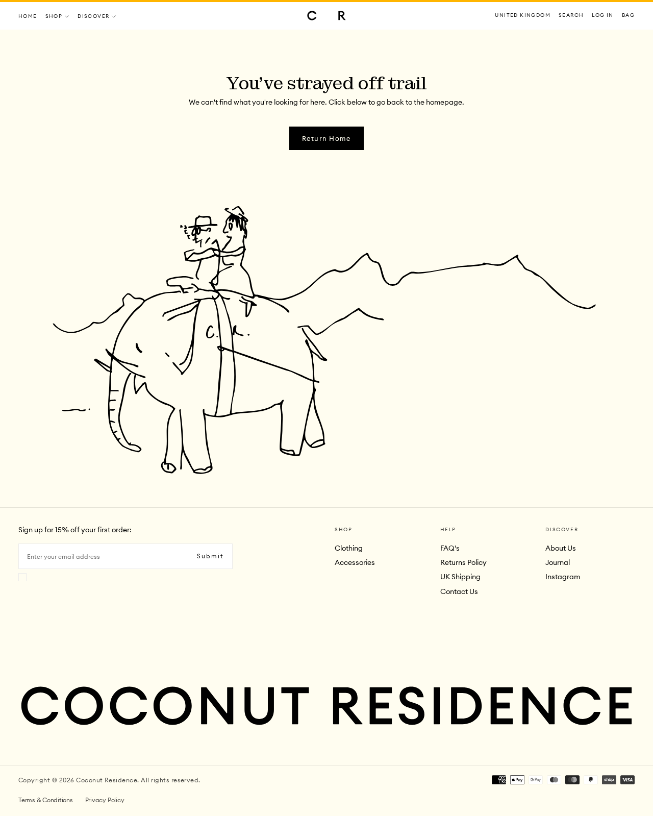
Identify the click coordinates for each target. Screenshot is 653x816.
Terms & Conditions (45, 800)
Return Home (326, 138)
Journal (557, 562)
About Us (560, 548)
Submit (210, 556)
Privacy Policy (104, 800)
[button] (522, 15)
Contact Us (459, 591)
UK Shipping (460, 576)
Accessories (355, 562)
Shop (54, 16)
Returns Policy (463, 562)
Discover (93, 16)
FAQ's (450, 548)
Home (27, 16)
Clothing (349, 548)
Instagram (562, 576)
